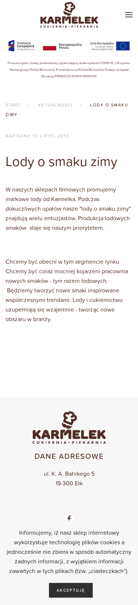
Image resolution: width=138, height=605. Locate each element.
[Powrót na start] (69, 14)
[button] (128, 14)
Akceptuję (71, 590)
